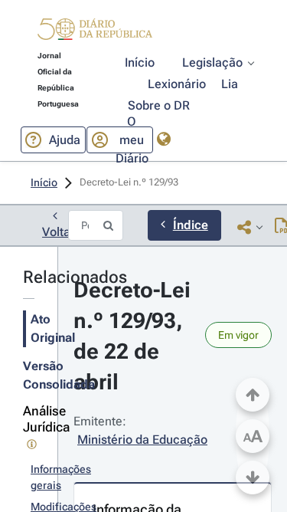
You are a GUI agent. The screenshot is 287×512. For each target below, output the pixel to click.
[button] (95, 31)
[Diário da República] (95, 32)
